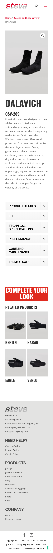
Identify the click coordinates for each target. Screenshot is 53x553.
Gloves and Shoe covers (26, 17)
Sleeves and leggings (15, 488)
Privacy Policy (12, 450)
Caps (7, 500)
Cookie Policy (11, 454)
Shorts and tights (13, 476)
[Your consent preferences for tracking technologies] (48, 548)
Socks (8, 496)
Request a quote (13, 519)
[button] (42, 35)
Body (7, 480)
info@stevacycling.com (16, 431)
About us (9, 515)
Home (8, 17)
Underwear (10, 484)
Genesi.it (40, 548)
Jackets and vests (13, 472)
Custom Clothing (13, 446)
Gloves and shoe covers (16, 492)
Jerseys (8, 468)
